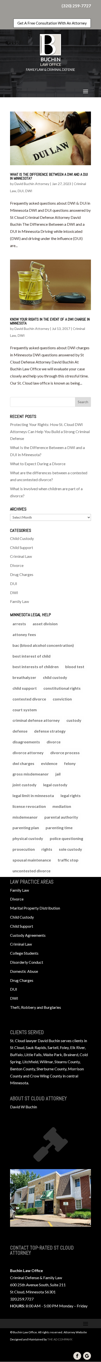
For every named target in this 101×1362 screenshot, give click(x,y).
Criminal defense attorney (36, 720)
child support (25, 688)
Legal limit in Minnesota (33, 795)
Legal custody (55, 784)
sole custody (70, 849)
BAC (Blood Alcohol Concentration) (43, 645)
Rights (46, 849)
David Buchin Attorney (31, 184)
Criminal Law (21, 556)
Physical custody (28, 838)
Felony (70, 763)
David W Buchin (23, 1106)
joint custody (25, 784)
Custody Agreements (28, 935)
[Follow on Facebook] (77, 1356)
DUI (21, 191)
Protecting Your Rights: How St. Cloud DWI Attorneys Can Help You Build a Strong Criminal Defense (50, 431)
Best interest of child (31, 656)
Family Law (19, 601)
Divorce (17, 565)
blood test (74, 666)
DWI (28, 191)
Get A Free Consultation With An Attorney (52, 23)
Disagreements (26, 741)
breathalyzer (24, 677)
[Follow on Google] (87, 1356)
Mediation (61, 806)
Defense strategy (50, 731)
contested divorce (29, 699)
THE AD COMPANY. (60, 1339)
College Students (24, 953)
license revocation (29, 806)
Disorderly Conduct (26, 962)
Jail (58, 774)
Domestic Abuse (24, 971)
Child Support (21, 547)
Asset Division (45, 623)
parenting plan (26, 827)
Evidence (49, 763)
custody (73, 720)
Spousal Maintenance (32, 860)
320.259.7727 (22, 1299)
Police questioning (66, 838)
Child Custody (22, 538)
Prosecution (24, 849)
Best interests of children (36, 666)
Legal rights (71, 795)
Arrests (19, 623)
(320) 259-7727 (76, 5)
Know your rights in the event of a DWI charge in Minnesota (50, 321)
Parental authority (61, 817)
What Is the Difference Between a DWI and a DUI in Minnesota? (49, 176)
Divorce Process (65, 752)
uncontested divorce (31, 870)
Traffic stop (68, 860)
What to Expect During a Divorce (37, 463)
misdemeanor (25, 817)
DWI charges (23, 763)
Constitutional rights (62, 688)
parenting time (59, 827)
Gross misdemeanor (31, 774)
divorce (54, 741)
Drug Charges (21, 574)
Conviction (62, 699)
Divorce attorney (28, 752)
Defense (20, 731)
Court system (25, 709)
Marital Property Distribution (35, 908)
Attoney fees (24, 634)
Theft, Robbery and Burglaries (35, 1007)
